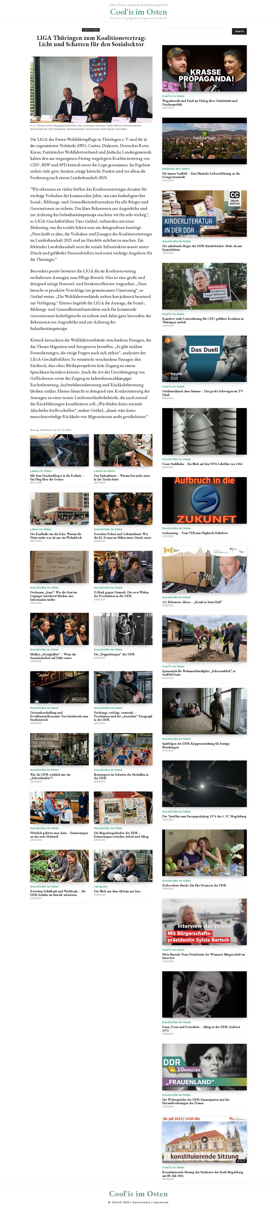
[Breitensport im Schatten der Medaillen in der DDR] (123, 749)
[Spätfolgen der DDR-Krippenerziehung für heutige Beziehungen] (204, 711)
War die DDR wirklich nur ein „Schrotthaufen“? (50, 776)
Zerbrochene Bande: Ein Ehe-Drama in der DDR (194, 885)
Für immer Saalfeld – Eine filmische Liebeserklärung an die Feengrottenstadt (201, 175)
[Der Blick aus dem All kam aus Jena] (123, 866)
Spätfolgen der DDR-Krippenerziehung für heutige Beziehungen (196, 745)
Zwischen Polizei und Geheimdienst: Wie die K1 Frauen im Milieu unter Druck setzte (122, 536)
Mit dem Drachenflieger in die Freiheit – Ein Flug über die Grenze (57, 477)
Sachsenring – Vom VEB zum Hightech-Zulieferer (195, 533)
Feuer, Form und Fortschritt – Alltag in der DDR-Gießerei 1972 (201, 1029)
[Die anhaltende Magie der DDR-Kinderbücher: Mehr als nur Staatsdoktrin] (204, 213)
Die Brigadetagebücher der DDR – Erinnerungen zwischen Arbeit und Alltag (121, 835)
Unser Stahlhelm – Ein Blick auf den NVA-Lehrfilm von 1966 (202, 464)
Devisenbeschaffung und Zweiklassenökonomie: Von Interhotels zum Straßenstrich (59, 716)
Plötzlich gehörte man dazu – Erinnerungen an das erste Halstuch (59, 835)
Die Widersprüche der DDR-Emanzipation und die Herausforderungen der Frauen (195, 1101)
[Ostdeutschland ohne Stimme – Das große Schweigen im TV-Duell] (204, 359)
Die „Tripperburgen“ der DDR (114, 654)
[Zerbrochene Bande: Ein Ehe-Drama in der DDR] (204, 853)
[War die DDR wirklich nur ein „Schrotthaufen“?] (59, 749)
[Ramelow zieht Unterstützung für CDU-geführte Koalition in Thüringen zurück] (204, 286)
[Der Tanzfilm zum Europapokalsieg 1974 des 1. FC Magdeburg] (204, 783)
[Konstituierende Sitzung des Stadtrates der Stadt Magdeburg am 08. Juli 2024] (204, 1139)
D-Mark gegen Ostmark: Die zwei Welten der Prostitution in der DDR (121, 594)
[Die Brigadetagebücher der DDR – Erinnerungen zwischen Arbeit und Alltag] (123, 807)
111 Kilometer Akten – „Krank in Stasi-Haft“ (192, 602)
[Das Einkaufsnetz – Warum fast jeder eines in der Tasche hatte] (123, 450)
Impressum (161, 1202)
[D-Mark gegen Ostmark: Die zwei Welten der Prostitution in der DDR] (123, 567)
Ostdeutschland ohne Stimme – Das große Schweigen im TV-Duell (203, 393)
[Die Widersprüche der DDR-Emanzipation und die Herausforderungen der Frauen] (204, 1067)
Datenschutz (141, 1202)
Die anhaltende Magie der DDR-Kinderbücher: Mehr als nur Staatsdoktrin (202, 248)
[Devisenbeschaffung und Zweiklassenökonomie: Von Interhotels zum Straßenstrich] (59, 687)
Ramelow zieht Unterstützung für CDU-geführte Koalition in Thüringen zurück (203, 320)
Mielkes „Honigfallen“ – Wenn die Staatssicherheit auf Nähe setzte (53, 656)
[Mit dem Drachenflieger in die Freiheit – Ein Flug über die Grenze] (59, 450)
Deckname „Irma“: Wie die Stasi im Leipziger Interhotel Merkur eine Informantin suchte (53, 595)
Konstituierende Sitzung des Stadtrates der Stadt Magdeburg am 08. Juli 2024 (202, 1174)
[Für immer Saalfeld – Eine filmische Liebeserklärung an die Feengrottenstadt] (204, 141)
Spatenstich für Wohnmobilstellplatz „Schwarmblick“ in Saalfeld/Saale (198, 673)
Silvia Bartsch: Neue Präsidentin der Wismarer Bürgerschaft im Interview (203, 956)
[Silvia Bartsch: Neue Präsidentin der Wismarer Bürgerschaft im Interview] (204, 922)
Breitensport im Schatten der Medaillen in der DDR (121, 776)
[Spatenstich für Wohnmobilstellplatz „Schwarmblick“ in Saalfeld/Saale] (204, 638)
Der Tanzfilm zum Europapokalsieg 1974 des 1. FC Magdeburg (204, 816)
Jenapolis (101, 886)
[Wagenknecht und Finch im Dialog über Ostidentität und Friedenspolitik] (204, 68)
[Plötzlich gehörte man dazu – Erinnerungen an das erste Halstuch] (59, 807)
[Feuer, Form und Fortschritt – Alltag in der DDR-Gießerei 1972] (204, 994)
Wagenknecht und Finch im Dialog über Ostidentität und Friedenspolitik (199, 103)
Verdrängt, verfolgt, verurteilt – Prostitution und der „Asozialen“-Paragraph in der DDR (123, 716)
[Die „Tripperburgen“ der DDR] (123, 629)
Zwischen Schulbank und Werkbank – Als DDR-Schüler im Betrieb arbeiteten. (57, 893)
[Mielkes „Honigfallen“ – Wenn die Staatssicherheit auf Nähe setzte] (59, 629)
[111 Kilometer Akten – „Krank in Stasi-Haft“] (204, 569)
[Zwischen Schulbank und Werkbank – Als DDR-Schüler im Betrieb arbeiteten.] (59, 866)
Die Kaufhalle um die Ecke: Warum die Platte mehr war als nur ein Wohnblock (56, 536)
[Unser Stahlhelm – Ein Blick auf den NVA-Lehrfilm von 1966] (204, 431)
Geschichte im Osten (108, 529)
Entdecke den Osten (175, 168)
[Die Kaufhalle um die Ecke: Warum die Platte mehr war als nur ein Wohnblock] (59, 509)
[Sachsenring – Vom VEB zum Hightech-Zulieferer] (204, 500)
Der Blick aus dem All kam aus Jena (117, 891)
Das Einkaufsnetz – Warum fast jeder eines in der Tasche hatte (122, 477)
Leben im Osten (40, 471)
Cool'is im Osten (91, 29)
